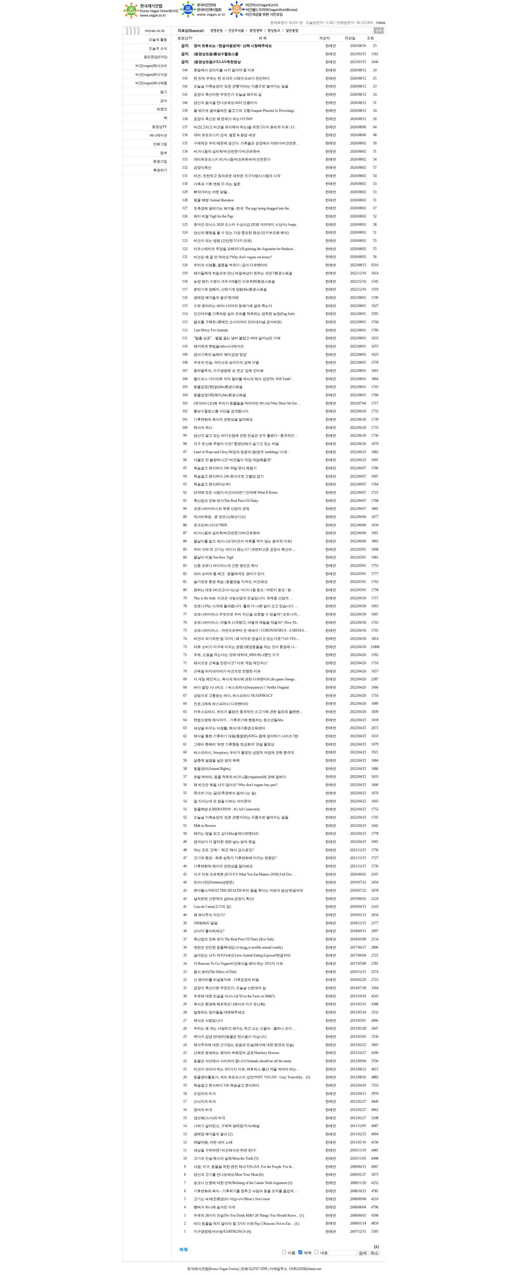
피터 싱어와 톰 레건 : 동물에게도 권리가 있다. (229, 574)
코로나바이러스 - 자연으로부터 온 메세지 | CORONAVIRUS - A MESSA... (250, 630)
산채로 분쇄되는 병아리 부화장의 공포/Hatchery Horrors (236, 1053)
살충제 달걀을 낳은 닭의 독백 (217, 760)
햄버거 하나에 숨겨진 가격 (214, 1207)
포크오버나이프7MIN (210, 525)
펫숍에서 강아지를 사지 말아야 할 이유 (224, 70)
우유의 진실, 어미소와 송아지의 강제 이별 (226, 362)
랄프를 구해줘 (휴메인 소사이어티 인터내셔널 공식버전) (238, 322)
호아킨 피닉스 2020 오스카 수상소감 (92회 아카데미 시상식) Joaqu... (246, 224)
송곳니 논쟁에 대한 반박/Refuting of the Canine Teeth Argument (240, 1183)
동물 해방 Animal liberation (214, 200)
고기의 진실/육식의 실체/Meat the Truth (223, 1158)
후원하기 (160, 170)
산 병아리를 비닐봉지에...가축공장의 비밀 (226, 980)
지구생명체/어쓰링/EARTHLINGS (220, 1232)
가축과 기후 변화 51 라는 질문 (217, 184)
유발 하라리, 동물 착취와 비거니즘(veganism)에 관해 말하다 (240, 777)
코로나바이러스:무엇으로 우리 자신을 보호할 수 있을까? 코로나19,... (247, 614)
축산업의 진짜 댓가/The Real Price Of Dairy (226, 501)
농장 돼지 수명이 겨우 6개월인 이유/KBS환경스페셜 (234, 281)
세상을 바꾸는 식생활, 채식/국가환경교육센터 (229, 728)
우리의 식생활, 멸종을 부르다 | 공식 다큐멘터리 (231, 265)
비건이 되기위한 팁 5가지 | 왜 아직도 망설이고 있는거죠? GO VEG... (246, 639)
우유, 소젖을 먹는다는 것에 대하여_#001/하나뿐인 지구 (236, 655)
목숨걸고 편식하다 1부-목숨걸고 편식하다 (226, 1085)
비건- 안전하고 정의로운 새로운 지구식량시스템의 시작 (237, 176)
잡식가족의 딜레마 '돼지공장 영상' (220, 355)
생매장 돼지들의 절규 (210, 1134)
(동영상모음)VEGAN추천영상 (217, 62)
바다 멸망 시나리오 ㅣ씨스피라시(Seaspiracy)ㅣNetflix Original (241, 687)
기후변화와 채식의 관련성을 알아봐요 (223, 419)
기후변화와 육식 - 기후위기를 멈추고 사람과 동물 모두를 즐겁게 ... (245, 1191)
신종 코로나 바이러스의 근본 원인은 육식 (226, 566)
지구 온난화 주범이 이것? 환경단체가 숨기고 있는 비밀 (236, 444)
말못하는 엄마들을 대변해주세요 (219, 1012)
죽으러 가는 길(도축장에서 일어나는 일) (225, 793)
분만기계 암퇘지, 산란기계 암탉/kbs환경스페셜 (230, 289)
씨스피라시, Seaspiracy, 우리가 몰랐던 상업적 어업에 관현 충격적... (245, 753)
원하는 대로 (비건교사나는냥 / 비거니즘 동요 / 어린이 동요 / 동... (244, 590)
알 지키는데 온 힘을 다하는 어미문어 (222, 801)
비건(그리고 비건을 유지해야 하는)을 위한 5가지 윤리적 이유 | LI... (245, 127)
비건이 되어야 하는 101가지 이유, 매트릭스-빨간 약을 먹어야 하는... (246, 1069)
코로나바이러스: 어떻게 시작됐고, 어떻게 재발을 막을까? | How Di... (246, 622)
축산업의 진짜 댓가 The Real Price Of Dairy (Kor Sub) (234, 939)
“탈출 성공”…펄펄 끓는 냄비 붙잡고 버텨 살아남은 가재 (237, 338)
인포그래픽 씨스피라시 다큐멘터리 (221, 704)
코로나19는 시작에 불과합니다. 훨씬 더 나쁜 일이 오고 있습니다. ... (246, 606)
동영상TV (159, 127)
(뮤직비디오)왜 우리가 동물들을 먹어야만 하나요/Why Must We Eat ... (247, 403)
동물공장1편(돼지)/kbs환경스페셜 (220, 395)
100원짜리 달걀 (206, 923)
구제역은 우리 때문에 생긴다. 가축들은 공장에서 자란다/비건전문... (246, 143)
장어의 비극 (203, 1110)
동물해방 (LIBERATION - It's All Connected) (227, 809)
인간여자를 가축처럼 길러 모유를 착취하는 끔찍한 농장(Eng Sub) (244, 314)
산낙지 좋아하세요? (209, 931)
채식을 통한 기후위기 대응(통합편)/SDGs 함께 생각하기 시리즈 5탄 (246, 736)
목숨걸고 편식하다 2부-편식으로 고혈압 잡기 (229, 476)
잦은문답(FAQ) (155, 57)
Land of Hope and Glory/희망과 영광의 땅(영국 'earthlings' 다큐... (242, 452)
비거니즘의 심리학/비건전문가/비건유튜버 (227, 151)
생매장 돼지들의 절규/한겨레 (216, 298)
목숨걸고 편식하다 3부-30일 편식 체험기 (225, 468)
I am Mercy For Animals (211, 330)
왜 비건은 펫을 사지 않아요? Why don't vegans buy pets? (236, 785)
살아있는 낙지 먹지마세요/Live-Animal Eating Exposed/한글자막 (242, 955)
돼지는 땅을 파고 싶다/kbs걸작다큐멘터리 (226, 834)
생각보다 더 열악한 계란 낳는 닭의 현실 (224, 842)
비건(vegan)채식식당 (151, 74)
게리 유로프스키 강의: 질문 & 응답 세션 (224, 135)
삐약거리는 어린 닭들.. (211, 192)
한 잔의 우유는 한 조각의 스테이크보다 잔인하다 (232, 78)
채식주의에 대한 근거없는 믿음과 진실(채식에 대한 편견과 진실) (244, 1045)
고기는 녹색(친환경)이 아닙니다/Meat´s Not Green (232, 1199)
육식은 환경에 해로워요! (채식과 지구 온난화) (229, 1004)
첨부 (163, 153)
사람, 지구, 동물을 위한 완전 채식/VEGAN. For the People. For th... (244, 1167)
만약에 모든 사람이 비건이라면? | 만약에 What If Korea (236, 492)
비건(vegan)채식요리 (151, 66)
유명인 (162, 109)
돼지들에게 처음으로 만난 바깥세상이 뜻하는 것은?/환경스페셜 (243, 273)
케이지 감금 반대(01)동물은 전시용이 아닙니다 (230, 1037)
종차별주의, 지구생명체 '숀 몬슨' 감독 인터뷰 (229, 371)
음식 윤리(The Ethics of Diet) (215, 972)
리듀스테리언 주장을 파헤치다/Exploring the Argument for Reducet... (244, 249)
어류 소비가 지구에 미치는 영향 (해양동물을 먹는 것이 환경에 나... (245, 647)
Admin (380, 23)
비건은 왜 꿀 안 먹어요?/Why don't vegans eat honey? (233, 257)
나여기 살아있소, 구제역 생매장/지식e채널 (227, 1126)
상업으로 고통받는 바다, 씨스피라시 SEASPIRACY (233, 696)
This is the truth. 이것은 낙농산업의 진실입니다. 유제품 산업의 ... (243, 598)
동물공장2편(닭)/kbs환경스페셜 (218, 387)
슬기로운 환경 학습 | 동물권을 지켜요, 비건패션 (231, 582)
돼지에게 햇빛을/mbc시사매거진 (219, 346)
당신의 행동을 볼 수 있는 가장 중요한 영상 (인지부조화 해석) (241, 233)
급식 (163, 101)
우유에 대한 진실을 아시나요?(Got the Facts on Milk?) (234, 996)
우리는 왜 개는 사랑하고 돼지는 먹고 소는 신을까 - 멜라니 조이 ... (244, 1028)
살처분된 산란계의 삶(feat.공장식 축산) (224, 899)
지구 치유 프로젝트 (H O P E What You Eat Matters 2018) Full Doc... (244, 874)
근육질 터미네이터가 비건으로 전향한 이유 (227, 671)
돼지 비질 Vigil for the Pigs (213, 216)
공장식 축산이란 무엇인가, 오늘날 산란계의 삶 (230, 988)
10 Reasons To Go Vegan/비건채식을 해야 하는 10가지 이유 (238, 964)
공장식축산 (202, 168)
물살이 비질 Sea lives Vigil (213, 557)
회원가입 (160, 161)
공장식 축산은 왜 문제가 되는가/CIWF (223, 119)
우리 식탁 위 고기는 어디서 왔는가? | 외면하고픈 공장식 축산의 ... (244, 549)
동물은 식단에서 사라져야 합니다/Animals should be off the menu (242, 1061)
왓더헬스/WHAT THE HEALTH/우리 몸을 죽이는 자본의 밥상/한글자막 (248, 890)
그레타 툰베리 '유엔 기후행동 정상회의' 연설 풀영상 (234, 744)
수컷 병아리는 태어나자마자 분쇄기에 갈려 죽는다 (233, 306)
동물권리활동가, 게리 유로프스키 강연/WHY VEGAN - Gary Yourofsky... (249, 1077)
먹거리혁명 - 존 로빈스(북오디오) (220, 517)
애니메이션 (158, 135)
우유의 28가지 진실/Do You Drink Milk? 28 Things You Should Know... (246, 1215)
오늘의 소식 (158, 48)
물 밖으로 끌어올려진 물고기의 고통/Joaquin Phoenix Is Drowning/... (245, 111)
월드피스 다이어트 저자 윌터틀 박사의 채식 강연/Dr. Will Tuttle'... (244, 379)
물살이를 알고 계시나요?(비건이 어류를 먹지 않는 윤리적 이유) (243, 541)
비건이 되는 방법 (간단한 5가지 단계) (223, 241)
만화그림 (160, 144)
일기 (163, 92)
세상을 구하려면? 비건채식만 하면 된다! (225, 1150)
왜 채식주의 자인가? (209, 915)
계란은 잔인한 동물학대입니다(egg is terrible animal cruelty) (238, 947)
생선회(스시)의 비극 (209, 1118)
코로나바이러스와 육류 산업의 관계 (221, 509)
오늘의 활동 (158, 40)
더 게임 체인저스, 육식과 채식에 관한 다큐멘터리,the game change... (245, 679)
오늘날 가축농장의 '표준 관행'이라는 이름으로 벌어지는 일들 (241, 86)
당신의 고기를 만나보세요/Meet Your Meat (226, 1175)
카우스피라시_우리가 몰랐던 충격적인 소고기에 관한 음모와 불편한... (248, 712)
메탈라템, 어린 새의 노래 (213, 1142)
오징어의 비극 (205, 1094)
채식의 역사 (203, 428)
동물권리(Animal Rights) (212, 769)
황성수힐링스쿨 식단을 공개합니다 (221, 411)
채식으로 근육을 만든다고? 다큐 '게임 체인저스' (231, 663)
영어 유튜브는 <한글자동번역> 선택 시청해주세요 (233, 46)
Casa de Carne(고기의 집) (212, 907)
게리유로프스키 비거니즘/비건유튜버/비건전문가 (232, 159)
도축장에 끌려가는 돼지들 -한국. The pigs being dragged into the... (243, 208)
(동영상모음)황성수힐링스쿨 (216, 54)
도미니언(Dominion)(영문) (214, 882)
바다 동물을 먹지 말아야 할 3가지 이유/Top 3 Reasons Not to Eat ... (244, 1224)
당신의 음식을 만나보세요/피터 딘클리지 (225, 103)
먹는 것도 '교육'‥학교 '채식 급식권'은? (224, 850)
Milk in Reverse (205, 826)
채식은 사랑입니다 (208, 1020)
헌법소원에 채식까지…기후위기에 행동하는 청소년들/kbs (238, 720)
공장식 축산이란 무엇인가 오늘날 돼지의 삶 (228, 94)
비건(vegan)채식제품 (151, 83)
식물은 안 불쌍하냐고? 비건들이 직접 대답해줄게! (232, 460)
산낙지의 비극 (205, 1101)
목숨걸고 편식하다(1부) (212, 484)
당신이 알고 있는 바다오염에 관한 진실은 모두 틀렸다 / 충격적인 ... (246, 436)
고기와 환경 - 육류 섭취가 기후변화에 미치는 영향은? (235, 858)
